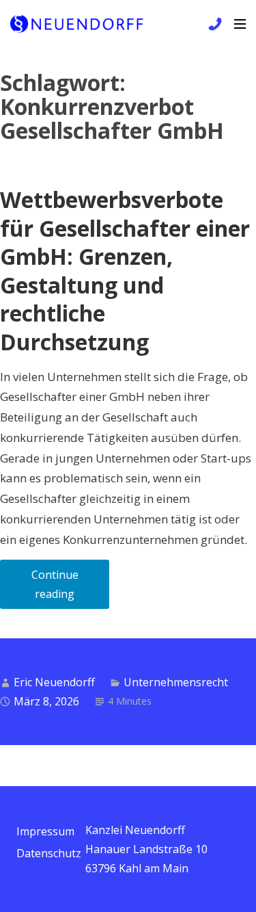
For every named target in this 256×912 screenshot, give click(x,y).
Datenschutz (48, 853)
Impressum (45, 831)
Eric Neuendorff (54, 682)
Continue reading (70, 588)
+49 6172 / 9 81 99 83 (213, 24)
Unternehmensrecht (176, 682)
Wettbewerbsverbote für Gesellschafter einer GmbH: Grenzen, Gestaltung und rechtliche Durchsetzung (125, 270)
